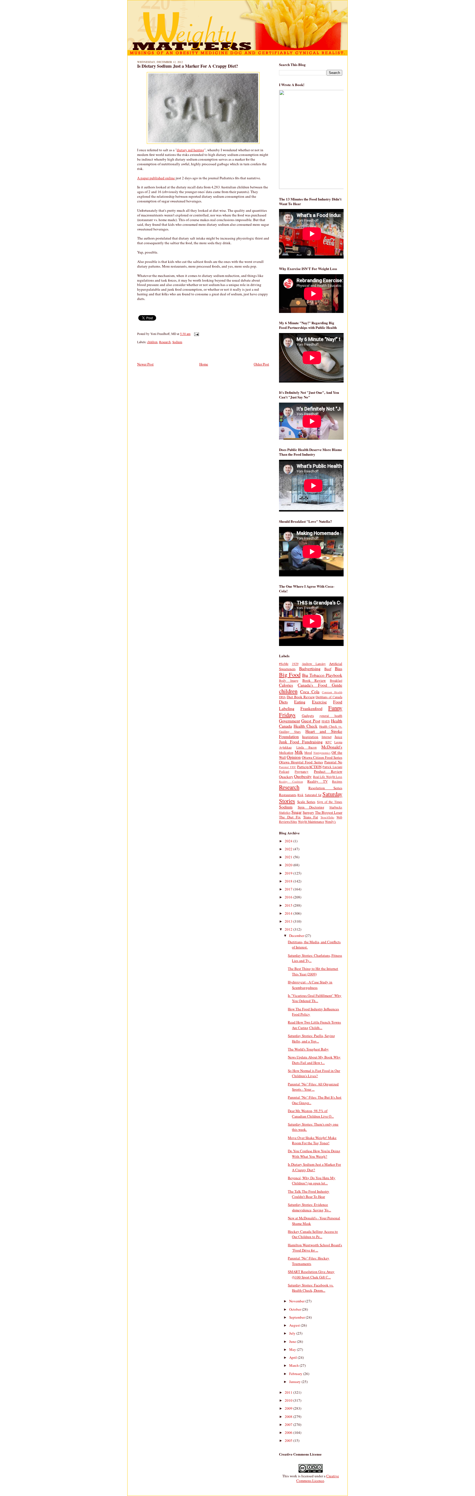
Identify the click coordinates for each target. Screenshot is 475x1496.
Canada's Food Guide (320, 685)
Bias (338, 668)
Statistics (285, 812)
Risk (300, 795)
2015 (289, 905)
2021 (289, 856)
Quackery (286, 776)
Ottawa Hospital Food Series (301, 762)
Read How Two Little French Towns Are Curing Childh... (314, 1025)
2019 (289, 873)
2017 (289, 889)
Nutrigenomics (321, 753)
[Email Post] (195, 334)
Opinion (294, 757)
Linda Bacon (306, 747)
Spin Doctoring (311, 807)
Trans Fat (310, 817)
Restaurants (287, 794)
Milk (299, 752)
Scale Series (306, 801)
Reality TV (317, 781)
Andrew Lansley (314, 664)
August (295, 1325)
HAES (326, 721)
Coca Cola (309, 691)
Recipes (337, 781)
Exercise (319, 702)
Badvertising (310, 668)
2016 (289, 897)
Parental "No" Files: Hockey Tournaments (308, 1261)
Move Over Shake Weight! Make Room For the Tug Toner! (312, 1140)
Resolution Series (325, 787)
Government (289, 721)
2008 (289, 1416)
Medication (286, 752)
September (297, 1317)
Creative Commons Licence (317, 1478)
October (295, 1309)
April (293, 1357)
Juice (338, 736)
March (294, 1365)
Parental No (333, 762)
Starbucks (335, 807)
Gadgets (308, 715)
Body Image (288, 680)
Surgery (308, 812)
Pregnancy (301, 771)
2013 (289, 921)
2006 (289, 1432)
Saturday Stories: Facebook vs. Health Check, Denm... (310, 1288)
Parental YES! (287, 767)
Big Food (289, 674)
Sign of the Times (329, 802)
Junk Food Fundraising (301, 741)
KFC (328, 742)
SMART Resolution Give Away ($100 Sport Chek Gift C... (311, 1274)
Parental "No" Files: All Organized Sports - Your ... (313, 1087)
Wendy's (330, 822)
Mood (308, 752)
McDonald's (331, 747)
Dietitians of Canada (329, 697)
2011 (289, 1392)
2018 (289, 881)
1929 (295, 664)
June (293, 1341)
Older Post (261, 364)
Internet (327, 737)
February (296, 1373)
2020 (289, 864)
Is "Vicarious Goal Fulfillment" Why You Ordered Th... (314, 998)
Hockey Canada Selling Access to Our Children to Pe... (313, 1234)
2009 (289, 1408)
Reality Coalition (291, 781)
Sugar (296, 812)
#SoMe (283, 664)
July (292, 1333)
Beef (327, 668)
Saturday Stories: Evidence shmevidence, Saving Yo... (309, 1207)
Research (165, 342)
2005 (289, 1440)
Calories (286, 685)
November (297, 1301)
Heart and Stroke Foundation (310, 733)
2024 (289, 840)
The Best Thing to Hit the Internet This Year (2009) (313, 971)
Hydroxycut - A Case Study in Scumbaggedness (310, 985)
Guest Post (310, 721)
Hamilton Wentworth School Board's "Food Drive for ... (315, 1247)
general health (330, 716)
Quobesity (303, 776)
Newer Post (145, 364)
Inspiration (310, 736)
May (293, 1349)
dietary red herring (190, 149)
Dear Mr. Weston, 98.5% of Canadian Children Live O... (311, 1113)
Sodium (177, 342)
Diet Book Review (301, 696)
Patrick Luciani (332, 767)
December (297, 935)
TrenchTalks (327, 817)
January (295, 1381)
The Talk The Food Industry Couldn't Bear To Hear (308, 1194)
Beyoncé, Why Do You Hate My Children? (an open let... (311, 1180)
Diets (283, 702)
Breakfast (336, 680)
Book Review (314, 680)
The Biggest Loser (328, 812)
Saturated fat (313, 795)
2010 (289, 1400)
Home (203, 364)
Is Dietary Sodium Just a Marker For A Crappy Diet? (187, 66)
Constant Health (332, 692)
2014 (289, 913)
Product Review (328, 771)
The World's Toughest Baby (308, 1049)
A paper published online (156, 177)
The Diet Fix (290, 817)
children (152, 342)
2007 (289, 1424)
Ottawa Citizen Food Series (322, 757)
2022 (289, 848)
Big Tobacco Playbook (322, 675)
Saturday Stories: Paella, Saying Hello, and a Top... (311, 1038)
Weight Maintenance (311, 822)
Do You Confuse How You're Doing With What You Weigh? (314, 1153)
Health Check (305, 726)
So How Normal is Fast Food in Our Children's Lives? (314, 1073)
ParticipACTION (309, 766)
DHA (282, 697)
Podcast (284, 771)
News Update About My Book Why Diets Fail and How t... (314, 1060)
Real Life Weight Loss (327, 777)
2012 (289, 929)
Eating (299, 702)
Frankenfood (311, 708)
